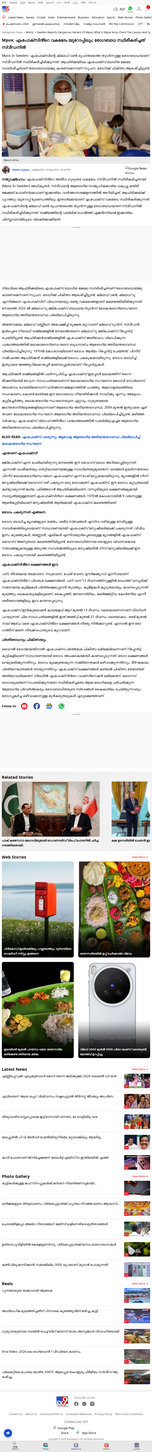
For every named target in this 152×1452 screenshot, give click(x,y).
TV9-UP (92, 2)
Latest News (14, 1069)
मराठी (40, 2)
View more (138, 857)
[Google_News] (49, 706)
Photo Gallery (16, 1176)
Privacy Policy (103, 1414)
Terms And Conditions (129, 1414)
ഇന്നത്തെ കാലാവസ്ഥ (46, 24)
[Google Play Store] (64, 1430)
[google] (137, 170)
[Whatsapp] (129, 9)
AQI (122, 9)
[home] (4, 17)
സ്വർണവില (71, 24)
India (51, 17)
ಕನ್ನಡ (22, 2)
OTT (140, 24)
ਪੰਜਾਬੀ (67, 2)
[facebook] (37, 706)
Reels (7, 1283)
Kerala (30, 17)
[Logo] (5, 9)
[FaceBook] (76, 1404)
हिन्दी (4, 2)
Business (83, 17)
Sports (111, 17)
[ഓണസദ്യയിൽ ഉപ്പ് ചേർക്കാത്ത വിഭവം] (114, 864)
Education (98, 17)
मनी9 (83, 2)
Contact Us (16, 1414)
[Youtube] (24, 706)
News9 (13, 2)
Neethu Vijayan (21, 169)
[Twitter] (84, 1404)
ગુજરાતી (50, 2)
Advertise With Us (51, 1414)
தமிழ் (75, 2)
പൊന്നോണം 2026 (17, 24)
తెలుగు (31, 2)
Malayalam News (12, 32)
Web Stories (125, 17)
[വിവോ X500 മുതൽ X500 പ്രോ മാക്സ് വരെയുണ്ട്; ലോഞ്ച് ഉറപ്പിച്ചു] (114, 964)
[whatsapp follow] (61, 706)
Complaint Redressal (79, 1414)
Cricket (41, 17)
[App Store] (87, 1433)
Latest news (16, 17)
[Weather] (116, 9)
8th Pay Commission (121, 24)
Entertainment (66, 17)
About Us (31, 1414)
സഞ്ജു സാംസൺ (94, 24)
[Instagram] (92, 1404)
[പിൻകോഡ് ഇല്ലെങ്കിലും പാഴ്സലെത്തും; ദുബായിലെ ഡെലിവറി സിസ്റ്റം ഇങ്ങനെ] (38, 864)
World (29, 32)
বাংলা (59, 2)
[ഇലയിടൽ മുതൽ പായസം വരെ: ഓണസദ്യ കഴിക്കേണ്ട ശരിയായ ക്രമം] (38, 964)
